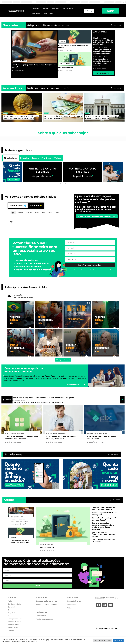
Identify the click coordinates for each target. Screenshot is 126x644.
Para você (55, 8)
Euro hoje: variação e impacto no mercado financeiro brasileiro (102, 52)
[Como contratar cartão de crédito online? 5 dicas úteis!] (63, 419)
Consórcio (12, 607)
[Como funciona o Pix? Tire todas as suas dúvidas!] (104, 419)
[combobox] (89, 11)
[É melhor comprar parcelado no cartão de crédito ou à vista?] (34, 47)
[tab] (10, 158)
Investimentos (13, 625)
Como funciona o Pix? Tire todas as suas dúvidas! (102, 438)
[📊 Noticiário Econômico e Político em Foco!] (77, 343)
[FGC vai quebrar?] (74, 59)
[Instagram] (104, 605)
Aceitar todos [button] (118, 640)
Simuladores (36, 13)
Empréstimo (12, 613)
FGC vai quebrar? (65, 68)
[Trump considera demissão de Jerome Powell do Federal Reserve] (104, 107)
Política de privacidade (44, 619)
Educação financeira (19, 60)
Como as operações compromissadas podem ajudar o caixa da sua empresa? (103, 526)
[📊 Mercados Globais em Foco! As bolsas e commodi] (20, 343)
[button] (5, 172)
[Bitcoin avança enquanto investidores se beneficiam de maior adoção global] (21, 107)
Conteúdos (35, 8)
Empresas (62, 41)
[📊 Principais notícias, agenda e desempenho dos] (49, 314)
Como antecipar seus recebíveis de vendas (73, 46)
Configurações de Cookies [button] (102, 640)
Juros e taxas (13, 628)
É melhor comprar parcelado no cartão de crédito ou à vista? (34, 66)
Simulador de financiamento (46, 604)
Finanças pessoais (15, 619)
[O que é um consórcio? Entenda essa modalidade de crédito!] (21, 419)
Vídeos (69, 608)
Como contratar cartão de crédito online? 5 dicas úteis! (61, 438)
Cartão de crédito (10, 434)
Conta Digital (21, 434)
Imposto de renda (14, 622)
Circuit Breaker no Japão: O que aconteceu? (104, 519)
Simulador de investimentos (46, 601)
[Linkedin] (110, 605)
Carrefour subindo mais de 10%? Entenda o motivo (103, 509)
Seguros (11, 631)
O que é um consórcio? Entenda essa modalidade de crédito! (21, 438)
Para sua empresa (68, 8)
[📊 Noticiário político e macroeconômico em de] (20, 314)
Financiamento (13, 616)
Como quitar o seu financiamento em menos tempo (103, 534)
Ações (10, 601)
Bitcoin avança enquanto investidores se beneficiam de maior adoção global (103, 41)
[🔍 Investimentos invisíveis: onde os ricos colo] (77, 314)
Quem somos (48, 13)
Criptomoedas (13, 610)
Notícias (45, 8)
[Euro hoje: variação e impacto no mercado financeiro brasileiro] (63, 107)
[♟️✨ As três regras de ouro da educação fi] (49, 343)
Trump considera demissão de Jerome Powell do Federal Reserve (102, 62)
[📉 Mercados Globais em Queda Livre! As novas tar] (105, 343)
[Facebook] (98, 605)
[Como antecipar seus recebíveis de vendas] (74, 37)
